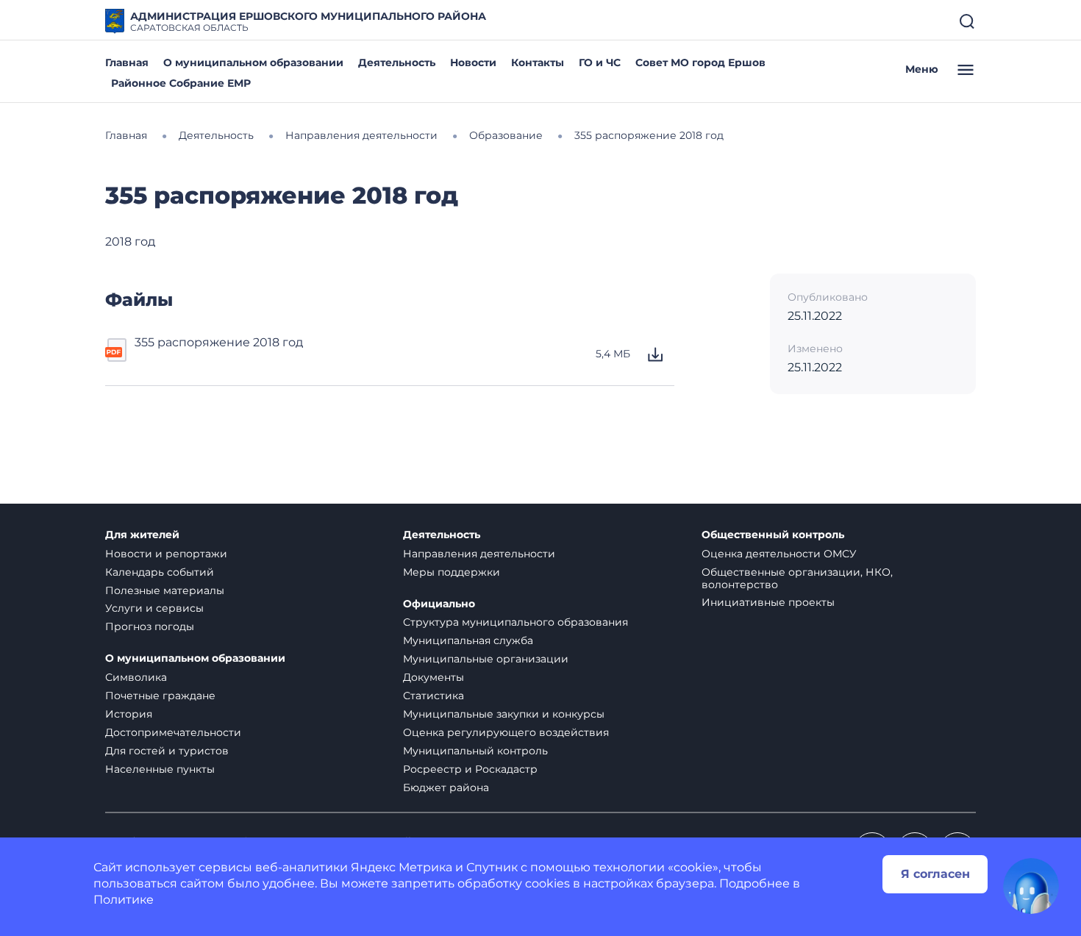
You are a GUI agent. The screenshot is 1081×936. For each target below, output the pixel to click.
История (128, 714)
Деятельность (396, 62)
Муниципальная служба (468, 640)
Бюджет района (446, 787)
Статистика (433, 695)
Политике (123, 900)
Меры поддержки (451, 572)
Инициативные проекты (768, 602)
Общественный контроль (773, 535)
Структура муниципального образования (515, 622)
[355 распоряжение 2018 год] (117, 354)
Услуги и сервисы (154, 608)
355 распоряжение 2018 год (219, 342)
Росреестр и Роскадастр (470, 769)
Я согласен (935, 874)
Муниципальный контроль (475, 750)
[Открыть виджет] (1031, 886)
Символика (136, 677)
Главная (127, 62)
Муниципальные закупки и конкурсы (503, 714)
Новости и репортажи (166, 553)
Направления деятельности (479, 553)
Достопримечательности (173, 732)
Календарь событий (159, 572)
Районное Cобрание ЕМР (181, 83)
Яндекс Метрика (401, 867)
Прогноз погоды (149, 626)
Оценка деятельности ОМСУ (779, 553)
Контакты (537, 62)
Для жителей (142, 535)
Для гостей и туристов (167, 750)
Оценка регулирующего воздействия (506, 732)
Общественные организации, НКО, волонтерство (797, 578)
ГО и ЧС (600, 62)
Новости (473, 62)
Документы (433, 677)
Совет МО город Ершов (700, 62)
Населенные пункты (160, 769)
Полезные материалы (164, 590)
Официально (439, 604)
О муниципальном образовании (253, 62)
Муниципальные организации (485, 658)
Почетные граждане (160, 695)
